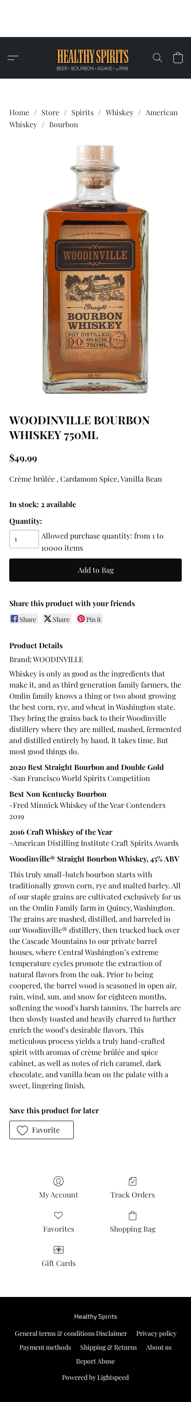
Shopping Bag (132, 1229)
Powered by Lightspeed (95, 1377)
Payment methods (45, 1347)
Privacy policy (156, 1333)
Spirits (82, 112)
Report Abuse (95, 1361)
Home (19, 112)
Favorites (58, 1229)
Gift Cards (59, 1263)
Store (50, 112)
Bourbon (63, 124)
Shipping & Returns (108, 1347)
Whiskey (120, 112)
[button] (95, 25)
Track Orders (132, 1194)
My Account (58, 1194)
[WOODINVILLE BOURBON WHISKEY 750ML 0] (95, 269)
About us (159, 1347)
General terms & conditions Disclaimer (71, 1333)
